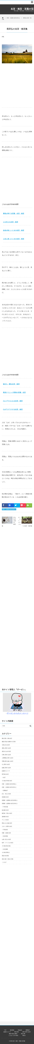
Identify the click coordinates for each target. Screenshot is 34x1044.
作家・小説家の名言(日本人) (9, 509)
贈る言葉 (16, 1031)
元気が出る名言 (6, 745)
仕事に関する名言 (6, 754)
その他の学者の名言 (7, 780)
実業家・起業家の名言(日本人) (9, 803)
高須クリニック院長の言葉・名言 (14, 392)
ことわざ (4, 862)
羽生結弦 (20, 1030)
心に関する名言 (6, 764)
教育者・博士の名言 (7, 813)
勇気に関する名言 (6, 748)
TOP (5, 1030)
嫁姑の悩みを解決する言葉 (8, 741)
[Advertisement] (17, 89)
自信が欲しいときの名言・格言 (13, 230)
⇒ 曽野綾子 (5, 790)
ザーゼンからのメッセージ (17, 713)
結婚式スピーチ (6, 771)
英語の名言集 (5, 855)
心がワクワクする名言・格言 (13, 409)
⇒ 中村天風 (5, 806)
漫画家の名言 (5, 816)
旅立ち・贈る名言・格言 (11, 384)
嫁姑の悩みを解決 (13, 1033)
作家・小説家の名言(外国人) (9, 784)
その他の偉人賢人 (6, 846)
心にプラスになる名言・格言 (13, 401)
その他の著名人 (6, 852)
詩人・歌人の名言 (6, 793)
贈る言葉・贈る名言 (7, 738)
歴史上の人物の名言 (7, 823)
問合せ (24, 1035)
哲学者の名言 (5, 774)
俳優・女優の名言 (6, 833)
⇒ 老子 (4, 777)
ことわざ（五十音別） (13, 1035)
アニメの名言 (5, 819)
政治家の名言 (5, 810)
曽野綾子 (28, 1030)
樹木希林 (12, 1030)
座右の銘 (23, 1033)
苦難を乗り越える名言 (7, 761)
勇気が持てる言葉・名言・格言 (13, 213)
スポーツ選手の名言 (7, 826)
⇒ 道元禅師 (5, 849)
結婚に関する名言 (6, 767)
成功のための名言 (6, 751)
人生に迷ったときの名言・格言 (13, 239)
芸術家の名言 (5, 797)
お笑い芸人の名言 (6, 839)
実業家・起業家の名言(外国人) (9, 800)
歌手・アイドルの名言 (7, 842)
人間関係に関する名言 (7, 758)
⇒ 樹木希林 (5, 836)
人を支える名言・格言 (10, 222)
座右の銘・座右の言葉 (7, 859)
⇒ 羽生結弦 (5, 829)
